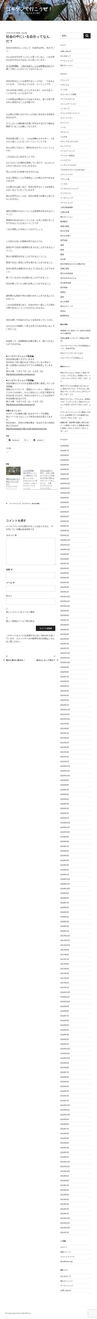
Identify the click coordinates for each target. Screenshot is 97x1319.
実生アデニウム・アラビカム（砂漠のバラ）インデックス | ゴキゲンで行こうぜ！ (75, 375)
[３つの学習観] (31, 478)
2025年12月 (65, 483)
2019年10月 (65, 832)
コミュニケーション (68, 104)
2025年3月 (64, 526)
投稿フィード (65, 1252)
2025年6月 (64, 512)
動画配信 (63, 221)
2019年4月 (64, 860)
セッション (64, 123)
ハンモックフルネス (68, 165)
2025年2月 (64, 531)
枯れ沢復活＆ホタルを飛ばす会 (72, 264)
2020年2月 (64, 813)
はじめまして (65, 56)
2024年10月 (65, 549)
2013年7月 (64, 1185)
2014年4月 (64, 1143)
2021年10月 (65, 719)
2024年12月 (65, 540)
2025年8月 (64, 502)
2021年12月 (65, 710)
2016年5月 (64, 1025)
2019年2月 (64, 870)
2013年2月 (64, 1209)
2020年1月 (64, 818)
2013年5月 (64, 1195)
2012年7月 (64, 1232)
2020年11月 (65, 771)
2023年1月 (64, 648)
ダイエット (64, 132)
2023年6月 (64, 625)
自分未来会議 (65, 283)
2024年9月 (64, 554)
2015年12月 (65, 1049)
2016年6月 (64, 1020)
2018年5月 (64, 912)
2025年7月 (64, 507)
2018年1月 (64, 931)
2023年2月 (64, 644)
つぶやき (63, 137)
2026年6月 (64, 455)
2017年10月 (65, 945)
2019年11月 (65, 827)
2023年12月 (65, 597)
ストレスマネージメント (70, 113)
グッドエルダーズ (67, 99)
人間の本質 (64, 212)
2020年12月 (65, 766)
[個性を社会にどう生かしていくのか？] (13, 471)
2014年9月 (64, 1119)
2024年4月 (64, 578)
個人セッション (66, 65)
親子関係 (63, 287)
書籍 (62, 254)
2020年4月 (64, 804)
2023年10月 (65, 606)
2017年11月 (65, 940)
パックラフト (65, 160)
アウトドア (64, 80)
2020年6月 (64, 794)
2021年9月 (64, 724)
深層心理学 (64, 269)
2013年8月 (64, 1181)
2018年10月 (65, 889)
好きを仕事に (36, 503)
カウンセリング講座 (68, 94)
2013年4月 (64, 1199)
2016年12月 (65, 992)
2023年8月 (64, 615)
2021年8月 (64, 728)
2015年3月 (64, 1091)
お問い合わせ (65, 51)
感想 (62, 245)
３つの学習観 (12, 66)
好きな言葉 (64, 231)
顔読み (63, 311)
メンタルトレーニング (69, 189)
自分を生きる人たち (68, 278)
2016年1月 (64, 1044)
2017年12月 (65, 936)
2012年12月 (65, 1218)
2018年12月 (65, 879)
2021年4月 (64, 747)
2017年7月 (64, 959)
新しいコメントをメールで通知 (20, 612)
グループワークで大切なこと (71, 358)
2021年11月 (65, 714)
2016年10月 (65, 1002)
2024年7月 (64, 564)
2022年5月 (64, 686)
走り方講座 (64, 302)
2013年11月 (65, 1166)
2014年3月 (64, 1148)
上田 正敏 (24, 33)
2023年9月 (64, 611)
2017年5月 (64, 969)
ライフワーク (26, 503)
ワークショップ (66, 61)
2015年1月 (64, 1101)
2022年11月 (65, 658)
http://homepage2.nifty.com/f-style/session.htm (26, 429)
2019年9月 (64, 837)
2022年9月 (64, 667)
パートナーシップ (15, 503)
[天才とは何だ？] (48, 478)
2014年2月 (64, 1152)
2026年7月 (64, 451)
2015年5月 (64, 1082)
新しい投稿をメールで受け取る (20, 621)
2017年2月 (64, 983)
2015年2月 (64, 1096)
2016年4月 (64, 1030)
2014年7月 (64, 1129)
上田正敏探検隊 (66, 207)
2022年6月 (64, 681)
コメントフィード (67, 1257)
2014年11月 (65, 1110)
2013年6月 (64, 1190)
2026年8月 (64, 446)
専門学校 (63, 240)
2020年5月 (64, 799)
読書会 (63, 292)
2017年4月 (64, 973)
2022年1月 (64, 705)
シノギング (64, 108)
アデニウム (64, 85)
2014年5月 (64, 1138)
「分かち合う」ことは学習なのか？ (36, 66)
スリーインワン (66, 118)
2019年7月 (64, 846)
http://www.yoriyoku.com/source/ (20, 374)
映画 (62, 250)
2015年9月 (64, 1063)
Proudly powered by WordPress (18, 1313)
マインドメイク (66, 174)
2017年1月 (64, 987)
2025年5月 (64, 516)
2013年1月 (64, 1214)
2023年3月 (64, 639)
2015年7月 (64, 1072)
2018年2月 (64, 926)
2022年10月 (65, 662)
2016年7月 (64, 1016)
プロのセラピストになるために (72, 170)
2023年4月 (64, 634)
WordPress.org (66, 1261)
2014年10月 (65, 1115)
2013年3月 (64, 1204)
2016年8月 (64, 1011)
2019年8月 (64, 841)
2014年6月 (64, 1133)
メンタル (63, 184)
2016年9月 (64, 1006)
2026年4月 (64, 465)
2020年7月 (64, 790)
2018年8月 (64, 898)
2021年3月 (64, 752)
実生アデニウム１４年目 (70, 373)
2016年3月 (64, 1035)
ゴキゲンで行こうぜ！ (29, 8)
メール (10, 583)
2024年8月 (64, 559)
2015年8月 (64, 1068)
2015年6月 (64, 1077)
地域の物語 (64, 226)
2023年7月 (64, 620)
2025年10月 (65, 493)
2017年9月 (64, 950)
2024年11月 (65, 545)
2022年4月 (64, 691)
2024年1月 (64, 592)
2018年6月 (64, 907)
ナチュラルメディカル (69, 141)
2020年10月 (65, 776)
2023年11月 (65, 601)
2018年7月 (64, 903)
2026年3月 (64, 469)
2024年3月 (64, 582)
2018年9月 (64, 893)
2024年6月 (64, 568)
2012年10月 (65, 1228)
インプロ (63, 90)
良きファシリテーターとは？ (71, 353)
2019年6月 (64, 851)
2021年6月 (64, 738)
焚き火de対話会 (66, 273)
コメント (11, 535)
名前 (9, 569)
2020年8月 (64, 785)
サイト (9, 596)
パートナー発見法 (67, 156)
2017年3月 (64, 978)
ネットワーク (65, 146)
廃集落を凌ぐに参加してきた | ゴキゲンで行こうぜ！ (75, 428)
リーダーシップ (66, 198)
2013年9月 (64, 1176)
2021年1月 (64, 761)
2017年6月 (64, 964)
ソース (63, 127)
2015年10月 (65, 1058)
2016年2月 (64, 1039)
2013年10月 (65, 1171)
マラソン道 (64, 179)
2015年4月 (64, 1086)
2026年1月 (64, 479)
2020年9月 (64, 780)
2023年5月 (64, 630)
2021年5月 (64, 743)
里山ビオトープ (66, 306)
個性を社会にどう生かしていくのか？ (13, 481)
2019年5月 (64, 856)
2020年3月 (64, 808)
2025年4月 (64, 521)
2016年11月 (65, 997)
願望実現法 (64, 316)
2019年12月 (65, 823)
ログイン (63, 1247)
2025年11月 (65, 488)
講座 (62, 297)
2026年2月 (64, 474)
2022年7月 (64, 677)
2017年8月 (64, 955)
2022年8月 (64, 672)
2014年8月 (64, 1124)
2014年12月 (65, 1105)
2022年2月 (64, 700)
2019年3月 (64, 865)
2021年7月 (64, 733)
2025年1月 (64, 535)
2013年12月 (65, 1162)
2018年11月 (65, 884)
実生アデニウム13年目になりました (74, 386)
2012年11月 (65, 1223)
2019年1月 (64, 874)
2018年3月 (64, 922)
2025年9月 (64, 498)
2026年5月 (64, 460)
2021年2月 (64, 757)
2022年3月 (64, 695)
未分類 (63, 259)
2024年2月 (64, 587)
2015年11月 (65, 1053)
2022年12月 (65, 653)
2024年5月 (64, 573)
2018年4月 (64, 917)
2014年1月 (64, 1157)
